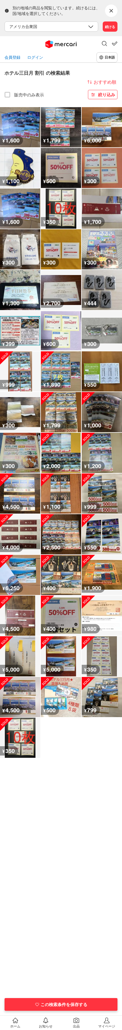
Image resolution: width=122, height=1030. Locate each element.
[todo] (114, 43)
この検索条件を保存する (64, 1004)
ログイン (35, 57)
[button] (104, 44)
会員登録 (12, 57)
